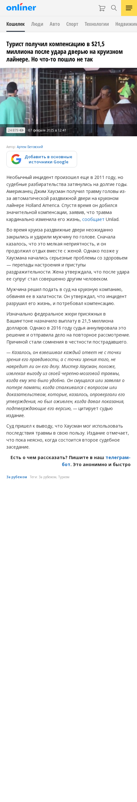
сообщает (93, 219)
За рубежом (16, 477)
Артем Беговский (30, 147)
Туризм (63, 477)
